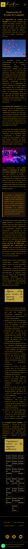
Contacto (21, 525)
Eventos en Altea (8, 457)
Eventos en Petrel (21, 489)
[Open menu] (25, 4)
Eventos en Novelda (21, 500)
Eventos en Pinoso (14, 508)
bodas (4, 222)
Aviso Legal (7, 522)
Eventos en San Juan (9, 481)
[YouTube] (20, 536)
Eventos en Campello (9, 463)
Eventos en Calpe (21, 457)
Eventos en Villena (15, 499)
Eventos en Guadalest (9, 472)
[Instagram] (14, 536)
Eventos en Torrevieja (21, 482)
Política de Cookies (9, 525)
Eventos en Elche (21, 462)
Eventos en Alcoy (14, 457)
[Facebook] (7, 536)
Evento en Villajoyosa (8, 492)
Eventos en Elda (14, 489)
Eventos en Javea (15, 470)
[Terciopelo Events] (10, 4)
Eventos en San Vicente (15, 481)
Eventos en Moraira (21, 471)
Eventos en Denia (14, 462)
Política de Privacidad (18, 522)
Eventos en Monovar (8, 500)
